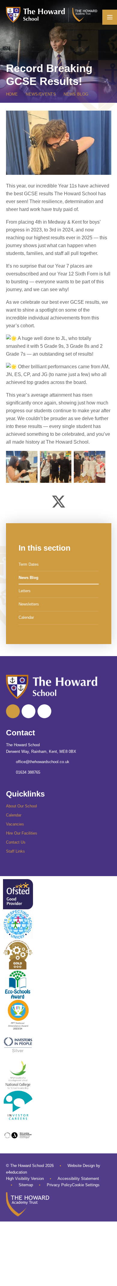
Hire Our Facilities (21, 833)
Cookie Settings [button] (86, 1185)
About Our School (21, 806)
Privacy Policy (59, 1185)
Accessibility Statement (78, 1178)
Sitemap (26, 1185)
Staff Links (15, 851)
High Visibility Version (25, 1178)
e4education (16, 1172)
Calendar (13, 815)
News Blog (76, 94)
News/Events (41, 94)
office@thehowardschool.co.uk (42, 761)
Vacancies (15, 824)
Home (12, 94)
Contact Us (16, 842)
